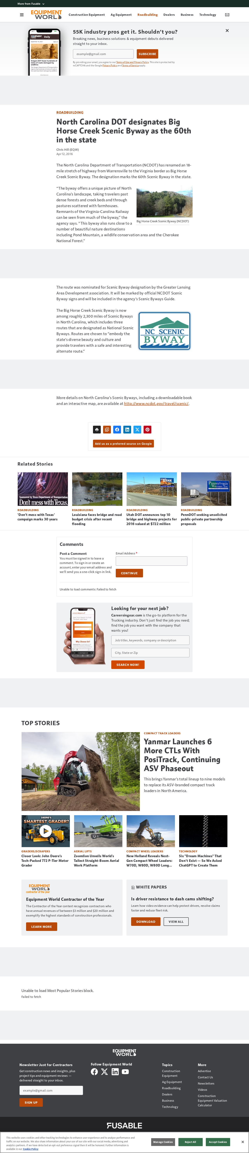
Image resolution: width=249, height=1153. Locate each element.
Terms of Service (130, 65)
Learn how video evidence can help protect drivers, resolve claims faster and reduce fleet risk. (175, 907)
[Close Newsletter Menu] (227, 30)
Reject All (190, 1141)
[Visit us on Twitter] (105, 1071)
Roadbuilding (69, 112)
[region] (124, 1142)
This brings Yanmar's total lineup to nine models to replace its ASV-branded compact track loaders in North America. (184, 784)
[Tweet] (137, 429)
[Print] (97, 429)
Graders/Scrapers (35, 851)
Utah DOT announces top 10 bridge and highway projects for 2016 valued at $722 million (151, 519)
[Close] (242, 1142)
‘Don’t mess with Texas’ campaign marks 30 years (38, 517)
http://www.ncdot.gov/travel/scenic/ (156, 403)
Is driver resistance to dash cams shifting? (172, 899)
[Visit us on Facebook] (94, 1071)
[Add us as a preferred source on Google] (107, 429)
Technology (188, 851)
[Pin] (147, 429)
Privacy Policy (110, 65)
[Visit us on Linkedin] (115, 1071)
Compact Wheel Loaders (144, 851)
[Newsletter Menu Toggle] (227, 14)
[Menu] (21, 14)
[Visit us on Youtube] (125, 1071)
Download (145, 922)
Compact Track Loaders (162, 733)
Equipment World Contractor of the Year (65, 899)
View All (176, 922)
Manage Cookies (163, 1141)
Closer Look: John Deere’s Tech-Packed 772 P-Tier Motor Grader (44, 861)
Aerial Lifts (83, 851)
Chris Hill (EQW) (67, 149)
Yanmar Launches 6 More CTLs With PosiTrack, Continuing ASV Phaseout (182, 755)
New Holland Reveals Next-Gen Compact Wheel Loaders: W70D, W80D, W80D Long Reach (149, 861)
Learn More (41, 927)
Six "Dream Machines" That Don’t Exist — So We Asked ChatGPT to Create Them (200, 861)
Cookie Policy (30, 1148)
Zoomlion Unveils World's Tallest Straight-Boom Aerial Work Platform (96, 861)
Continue (129, 573)
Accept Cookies (218, 1141)
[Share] (117, 429)
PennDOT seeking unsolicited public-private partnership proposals (204, 519)
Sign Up (31, 1102)
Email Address (127, 553)
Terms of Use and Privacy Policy (132, 62)
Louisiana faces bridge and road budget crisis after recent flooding (97, 519)
